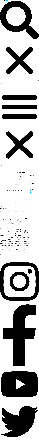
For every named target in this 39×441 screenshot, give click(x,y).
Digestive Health (20, 171)
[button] (19, 20)
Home (1, 164)
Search (0, 39)
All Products (17, 171)
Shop (1, 83)
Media (1, 85)
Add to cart (2, 249)
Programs (2, 84)
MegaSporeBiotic (12, 223)
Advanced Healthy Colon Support (27, 224)
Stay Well (22, 171)
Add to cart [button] (3, 227)
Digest (4, 228)
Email (15, 202)
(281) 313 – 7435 (3, 257)
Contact (2, 86)
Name (1, 202)
